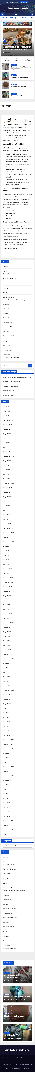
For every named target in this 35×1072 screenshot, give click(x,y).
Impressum (6, 283)
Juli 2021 (6, 600)
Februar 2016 (7, 807)
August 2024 (7, 461)
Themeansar (17, 1060)
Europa (5, 313)
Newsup (27, 1058)
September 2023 (8, 492)
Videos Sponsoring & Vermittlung (14, 300)
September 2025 (8, 429)
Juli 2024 (6, 465)
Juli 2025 (6, 438)
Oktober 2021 (7, 587)
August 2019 (7, 663)
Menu (5, 271)
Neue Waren (7, 346)
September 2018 (8, 699)
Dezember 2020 (8, 623)
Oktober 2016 (7, 771)
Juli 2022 (6, 551)
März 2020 (6, 645)
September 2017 (8, 749)
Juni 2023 (6, 506)
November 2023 (8, 483)
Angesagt (28, 60)
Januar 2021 (7, 618)
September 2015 (8, 830)
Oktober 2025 (7, 425)
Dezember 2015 (8, 816)
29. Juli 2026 (10, 980)
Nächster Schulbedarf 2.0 (19, 77)
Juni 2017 (6, 762)
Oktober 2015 (7, 825)
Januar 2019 (7, 686)
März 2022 (6, 564)
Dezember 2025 (8, 420)
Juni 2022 (6, 555)
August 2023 (7, 497)
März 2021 (6, 609)
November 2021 (8, 582)
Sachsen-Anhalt (8, 336)
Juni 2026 (6, 411)
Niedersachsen (8, 322)
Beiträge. (8, 46)
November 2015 (8, 821)
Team (5, 293)
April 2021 (6, 605)
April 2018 (6, 717)
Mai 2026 (6, 416)
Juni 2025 (6, 443)
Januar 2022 (7, 573)
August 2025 (7, 434)
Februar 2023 (7, 519)
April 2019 (6, 677)
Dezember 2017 (8, 735)
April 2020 (6, 641)
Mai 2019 (6, 672)
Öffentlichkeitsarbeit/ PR (11, 357)
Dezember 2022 (8, 528)
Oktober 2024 (7, 452)
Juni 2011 (6, 834)
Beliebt (17, 60)
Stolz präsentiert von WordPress (11, 1058)
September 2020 (8, 627)
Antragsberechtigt (9, 274)
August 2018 (7, 704)
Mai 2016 (6, 794)
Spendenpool (7, 350)
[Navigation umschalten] (16, 14)
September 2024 (8, 456)
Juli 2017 (6, 758)
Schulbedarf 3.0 (16, 96)
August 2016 (7, 780)
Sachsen (6, 331)
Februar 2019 (7, 681)
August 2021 (7, 596)
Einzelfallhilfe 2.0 (8, 395)
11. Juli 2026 (10, 1038)
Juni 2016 (6, 789)
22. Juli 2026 (10, 999)
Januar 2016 (7, 812)
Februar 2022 (7, 569)
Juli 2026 (6, 407)
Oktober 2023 (7, 488)
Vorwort (5, 266)
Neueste (6, 60)
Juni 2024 (6, 470)
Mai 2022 (6, 560)
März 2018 (6, 722)
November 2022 (8, 533)
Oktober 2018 (7, 695)
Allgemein (6, 304)
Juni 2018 (6, 708)
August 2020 (7, 632)
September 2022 (8, 542)
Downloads (6, 355)
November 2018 (8, 690)
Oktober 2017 (7, 744)
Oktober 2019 (7, 654)
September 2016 (8, 776)
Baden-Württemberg (9, 318)
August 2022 (7, 546)
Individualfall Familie (15, 49)
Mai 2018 (6, 713)
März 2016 (6, 803)
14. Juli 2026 (10, 1019)
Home (3, 1064)
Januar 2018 (7, 731)
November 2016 (8, 767)
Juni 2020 (6, 636)
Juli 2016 (6, 785)
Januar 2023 (7, 524)
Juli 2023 (6, 501)
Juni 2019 (6, 668)
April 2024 (6, 479)
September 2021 (8, 591)
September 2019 (8, 659)
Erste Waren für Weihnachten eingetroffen (17, 377)
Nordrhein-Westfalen (10, 327)
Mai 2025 (6, 447)
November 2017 (8, 740)
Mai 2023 (6, 510)
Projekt (5, 288)
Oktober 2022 (7, 537)
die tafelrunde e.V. (17, 8)
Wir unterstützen (8, 297)
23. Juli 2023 (11, 52)
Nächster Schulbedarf (18, 86)
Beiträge (14, 65)
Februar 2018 (7, 726)
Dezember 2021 (8, 578)
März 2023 (6, 515)
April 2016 (6, 798)
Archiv (5, 341)
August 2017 (7, 753)
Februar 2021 (7, 614)
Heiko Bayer (22, 52)
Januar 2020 (7, 650)
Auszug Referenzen (9, 278)
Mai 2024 (6, 474)
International (7, 309)
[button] (29, 14)
